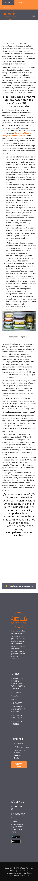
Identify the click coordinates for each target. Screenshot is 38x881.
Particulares (8, 2)
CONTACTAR (16, 703)
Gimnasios (7, 7)
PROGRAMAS (16, 692)
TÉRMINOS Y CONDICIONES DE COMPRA (18, 709)
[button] (34, 16)
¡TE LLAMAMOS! (13, 550)
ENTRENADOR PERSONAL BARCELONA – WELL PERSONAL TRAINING (18, 683)
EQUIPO (14, 699)
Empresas (20, 2)
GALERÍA (15, 696)
